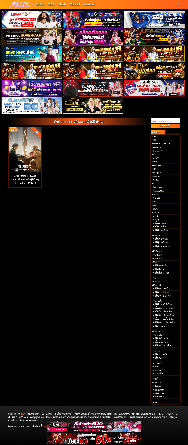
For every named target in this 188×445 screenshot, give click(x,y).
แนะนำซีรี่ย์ (158, 373)
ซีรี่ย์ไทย (156, 351)
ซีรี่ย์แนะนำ (157, 331)
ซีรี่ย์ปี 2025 (157, 255)
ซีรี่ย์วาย (156, 278)
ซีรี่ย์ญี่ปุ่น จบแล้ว (161, 239)
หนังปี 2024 (158, 382)
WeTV (155, 209)
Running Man (158, 191)
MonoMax (157, 176)
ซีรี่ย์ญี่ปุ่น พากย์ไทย (162, 246)
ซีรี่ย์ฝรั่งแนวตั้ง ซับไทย (163, 312)
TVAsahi (156, 198)
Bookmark (89, 4)
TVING (155, 201)
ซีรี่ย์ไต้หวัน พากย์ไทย (162, 345)
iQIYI (155, 169)
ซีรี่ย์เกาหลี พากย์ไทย (162, 296)
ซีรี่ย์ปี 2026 (157, 258)
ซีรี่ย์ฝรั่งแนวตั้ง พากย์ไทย (164, 315)
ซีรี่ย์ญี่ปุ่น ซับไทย (161, 242)
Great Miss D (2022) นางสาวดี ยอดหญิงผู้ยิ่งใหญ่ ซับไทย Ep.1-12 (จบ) (24, 179)
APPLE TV (157, 147)
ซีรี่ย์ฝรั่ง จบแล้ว (160, 265)
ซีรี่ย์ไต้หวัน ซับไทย (161, 342)
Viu (154, 205)
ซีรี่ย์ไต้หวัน (157, 335)
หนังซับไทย (159, 393)
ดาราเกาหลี (157, 363)
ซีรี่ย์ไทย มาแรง (160, 358)
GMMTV (156, 158)
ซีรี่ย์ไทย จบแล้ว (160, 354)
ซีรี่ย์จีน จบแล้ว (160, 223)
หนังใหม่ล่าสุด (158, 390)
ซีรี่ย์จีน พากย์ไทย (161, 230)
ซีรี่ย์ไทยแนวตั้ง (160, 326)
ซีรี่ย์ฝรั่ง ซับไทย (160, 269)
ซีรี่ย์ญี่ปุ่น (157, 235)
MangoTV (157, 172)
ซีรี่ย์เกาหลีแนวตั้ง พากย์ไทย (165, 322)
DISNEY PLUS (158, 151)
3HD (155, 136)
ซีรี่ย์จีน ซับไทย (160, 227)
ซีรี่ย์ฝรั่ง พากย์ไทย (161, 273)
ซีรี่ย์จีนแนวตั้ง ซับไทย (163, 304)
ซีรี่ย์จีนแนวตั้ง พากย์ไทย (163, 308)
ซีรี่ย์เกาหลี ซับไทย (161, 292)
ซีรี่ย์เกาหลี (75, 4)
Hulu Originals (159, 165)
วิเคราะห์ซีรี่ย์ (159, 370)
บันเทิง (156, 366)
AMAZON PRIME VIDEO (162, 143)
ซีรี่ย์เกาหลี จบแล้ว (161, 288)
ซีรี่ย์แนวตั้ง (157, 301)
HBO (155, 161)
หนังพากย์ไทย (159, 397)
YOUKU (156, 212)
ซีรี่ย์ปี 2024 (157, 251)
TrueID (156, 194)
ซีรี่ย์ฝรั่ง (62, 4)
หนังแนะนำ (157, 386)
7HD (155, 140)
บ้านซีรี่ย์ (24, 414)
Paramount (158, 187)
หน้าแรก (40, 4)
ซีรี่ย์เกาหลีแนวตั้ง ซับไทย (164, 319)
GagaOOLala (158, 154)
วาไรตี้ (155, 379)
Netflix (156, 180)
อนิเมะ (155, 402)
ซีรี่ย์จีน (51, 4)
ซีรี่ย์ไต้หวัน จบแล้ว (161, 338)
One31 (156, 183)
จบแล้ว (156, 216)
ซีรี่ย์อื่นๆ (156, 281)
